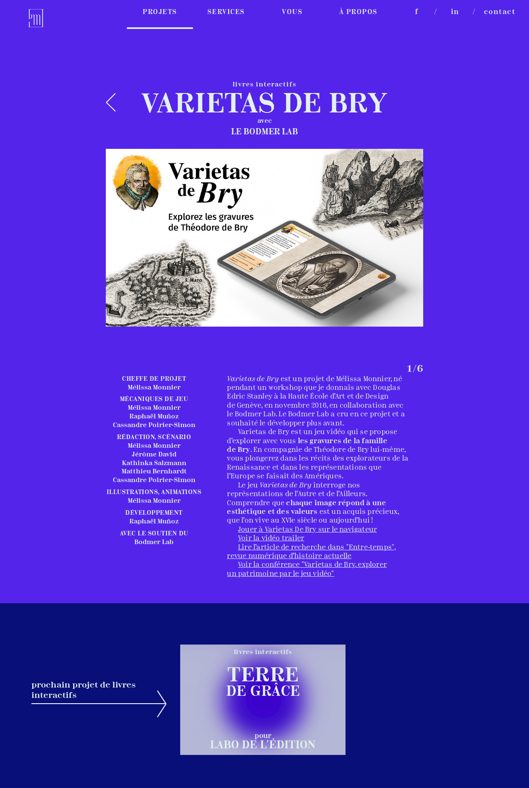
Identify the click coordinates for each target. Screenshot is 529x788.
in (455, 12)
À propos (358, 12)
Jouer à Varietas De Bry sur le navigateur (307, 530)
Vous (292, 12)
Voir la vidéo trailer (271, 538)
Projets (160, 12)
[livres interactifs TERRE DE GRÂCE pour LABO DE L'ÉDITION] (263, 753)
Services (226, 12)
